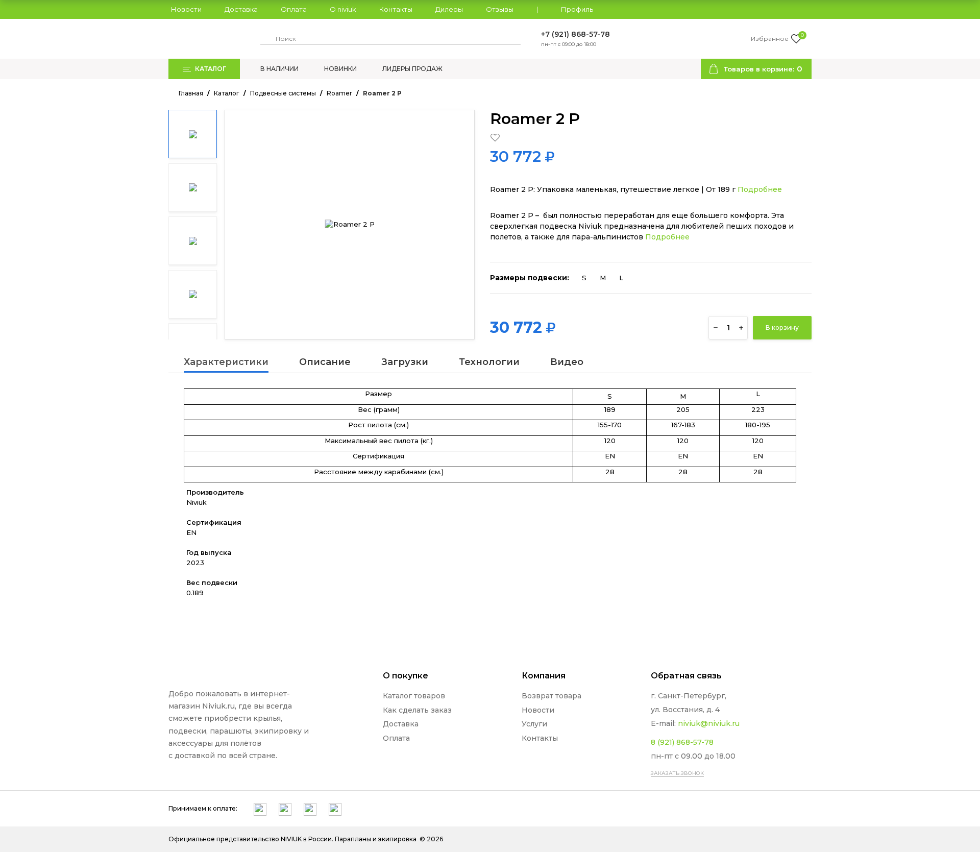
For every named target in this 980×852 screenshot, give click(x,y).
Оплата (294, 9)
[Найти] (266, 39)
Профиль (577, 9)
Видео (566, 362)
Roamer (339, 93)
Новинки (340, 68)
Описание (325, 362)
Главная (191, 93)
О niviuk (343, 9)
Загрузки (404, 362)
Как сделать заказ (417, 710)
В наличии (279, 68)
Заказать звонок (677, 773)
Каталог (226, 93)
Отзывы (499, 9)
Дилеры (449, 9)
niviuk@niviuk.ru (709, 723)
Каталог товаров (414, 695)
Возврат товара (551, 695)
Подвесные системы (283, 93)
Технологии (489, 362)
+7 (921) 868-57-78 (575, 34)
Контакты (395, 9)
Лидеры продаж (412, 68)
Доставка (241, 9)
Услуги (534, 723)
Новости (186, 9)
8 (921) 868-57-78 (682, 742)
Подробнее (760, 189)
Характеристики (226, 362)
